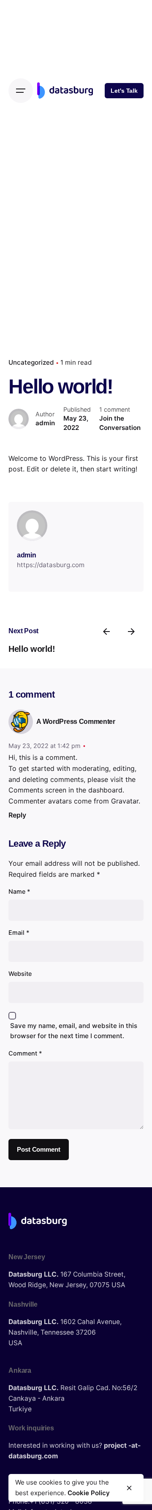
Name (19, 891)
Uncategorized (31, 362)
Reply (17, 815)
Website (20, 973)
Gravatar (124, 801)
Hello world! (31, 649)
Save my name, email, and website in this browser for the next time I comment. (73, 1031)
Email (19, 932)
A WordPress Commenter (75, 721)
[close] (129, 1488)
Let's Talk (124, 90)
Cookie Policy (89, 1493)
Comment (25, 1053)
